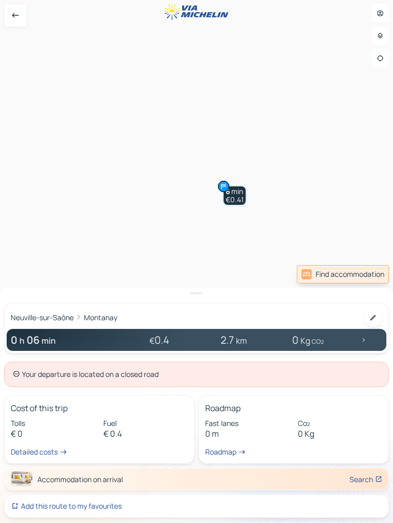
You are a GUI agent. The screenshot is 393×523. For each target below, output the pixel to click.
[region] (196, 261)
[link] (343, 274)
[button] (235, 195)
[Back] (15, 15)
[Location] (380, 58)
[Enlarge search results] (196, 293)
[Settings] (380, 36)
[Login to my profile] (380, 13)
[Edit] (373, 317)
